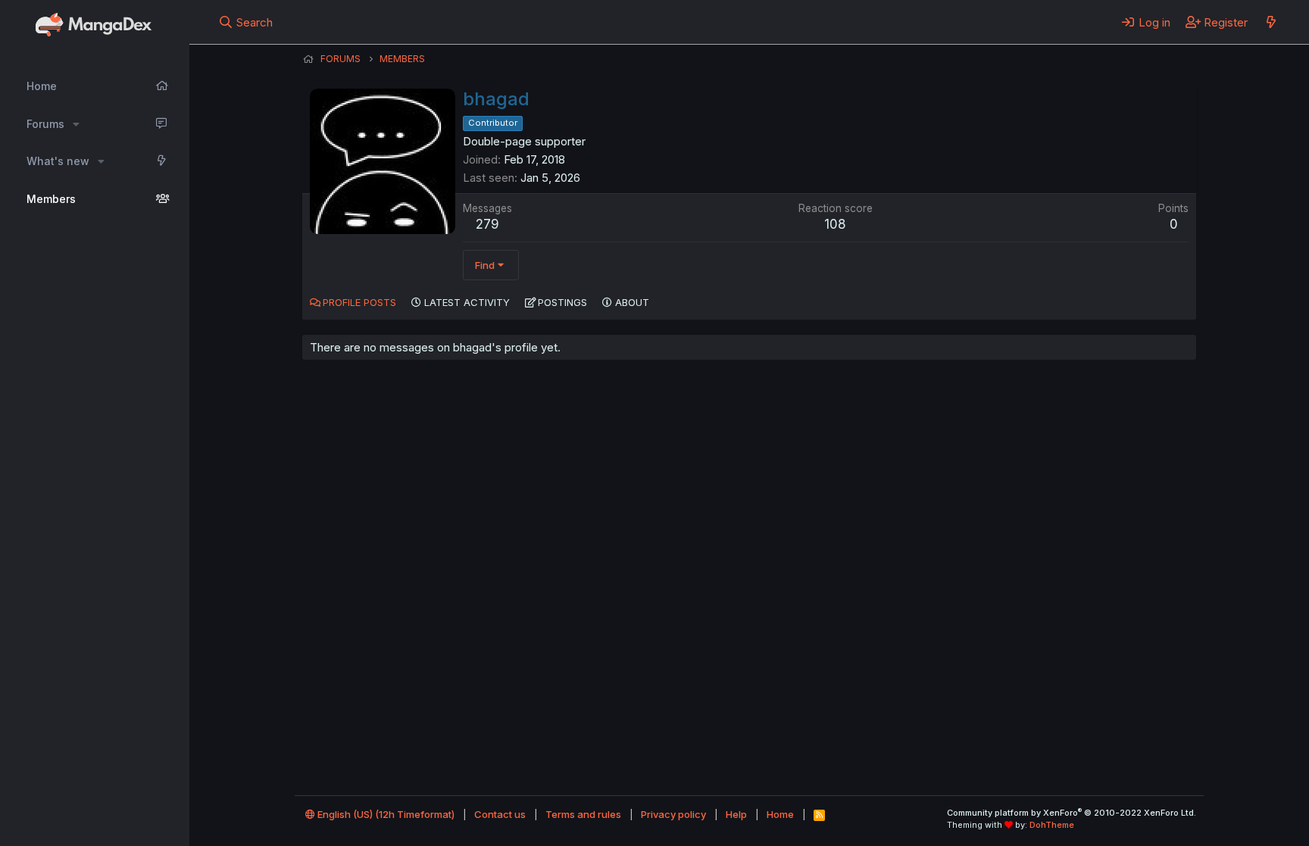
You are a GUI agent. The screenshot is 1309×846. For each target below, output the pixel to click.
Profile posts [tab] (359, 302)
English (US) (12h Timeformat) (385, 814)
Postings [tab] (562, 302)
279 (487, 224)
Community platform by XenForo (1071, 812)
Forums (45, 123)
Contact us (500, 814)
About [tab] (632, 302)
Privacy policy (673, 814)
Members (51, 198)
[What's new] (1270, 22)
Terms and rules (583, 814)
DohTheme (1051, 824)
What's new (58, 161)
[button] (76, 124)
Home (42, 86)
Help (736, 814)
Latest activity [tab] (467, 302)
